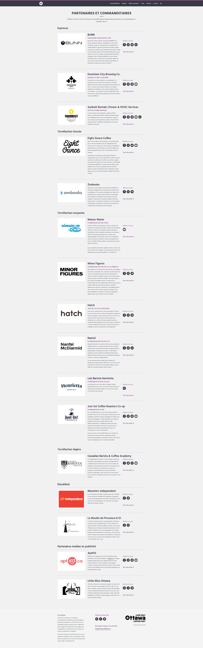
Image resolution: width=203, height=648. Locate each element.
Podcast (148, 3)
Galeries (124, 3)
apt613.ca (111, 559)
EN (161, 3)
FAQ (143, 3)
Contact (155, 3)
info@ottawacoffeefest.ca (103, 629)
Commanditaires (115, 3)
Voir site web (128, 52)
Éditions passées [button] (133, 3)
